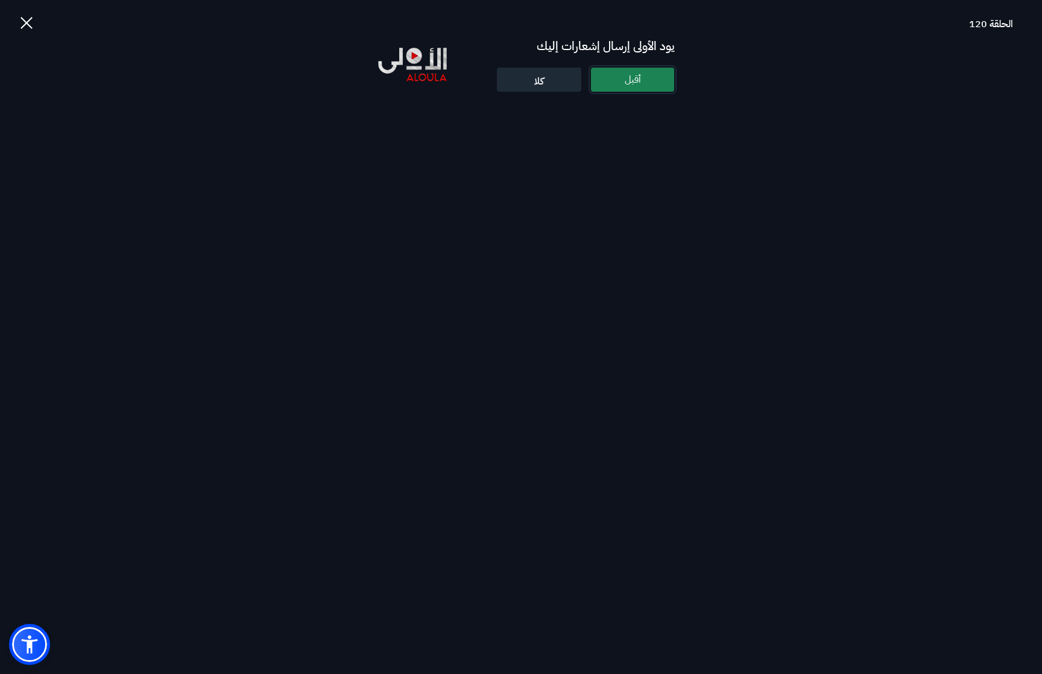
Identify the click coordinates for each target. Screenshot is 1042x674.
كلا (539, 81)
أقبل (633, 79)
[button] (29, 644)
